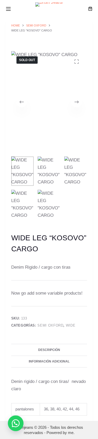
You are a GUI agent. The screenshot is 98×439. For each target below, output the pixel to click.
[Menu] (8, 9)
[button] (16, 423)
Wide (71, 325)
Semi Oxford (50, 325)
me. (71, 432)
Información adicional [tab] (49, 361)
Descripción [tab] (49, 350)
